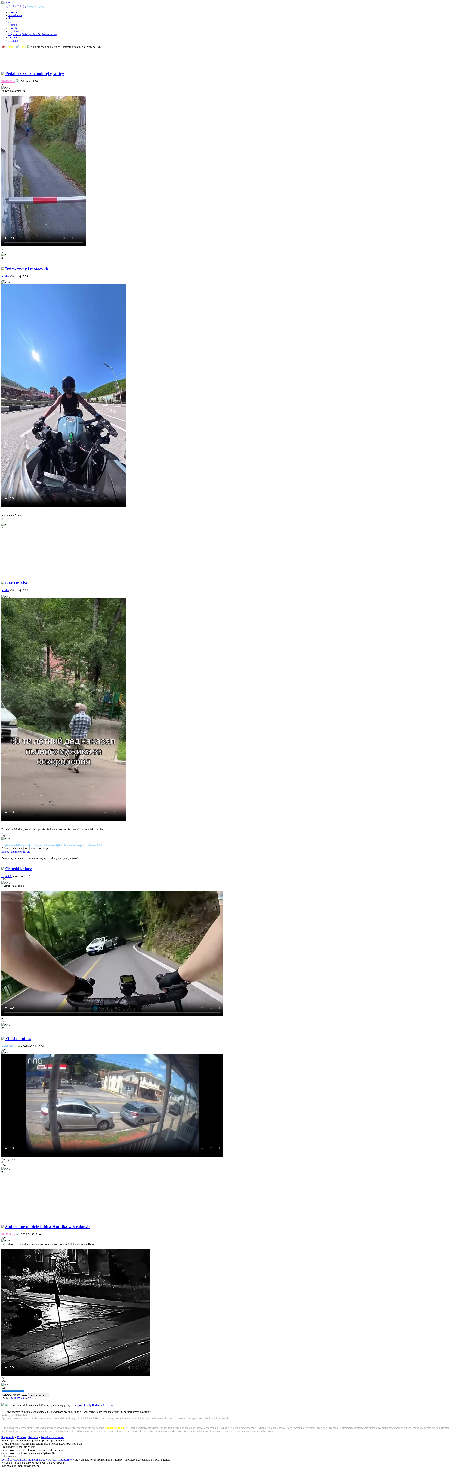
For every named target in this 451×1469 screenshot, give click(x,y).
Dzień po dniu (30, 34)
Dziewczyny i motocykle (27, 269)
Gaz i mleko (16, 583)
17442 (20, 1398)
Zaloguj (21, 6)
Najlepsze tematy (47, 34)
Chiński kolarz (18, 868)
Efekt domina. (18, 1038)
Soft (10, 18)
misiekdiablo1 (9, 1046)
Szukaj (13, 6)
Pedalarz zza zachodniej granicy (34, 73)
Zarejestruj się (35, 6)
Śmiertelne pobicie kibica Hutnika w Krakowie (47, 1226)
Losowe (12, 37)
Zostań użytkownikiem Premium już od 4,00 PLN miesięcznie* (37, 1459)
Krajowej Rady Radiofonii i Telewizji (95, 1405)
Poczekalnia (15, 15)
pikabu (5, 276)
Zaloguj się (7, 851)
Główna (12, 12)
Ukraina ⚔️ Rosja (16, 46)
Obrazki (12, 24)
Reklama (33, 1437)
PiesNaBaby (8, 81)
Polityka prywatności (52, 1437)
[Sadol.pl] (5, 2)
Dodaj (4, 6)
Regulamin (7, 1437)
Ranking (13, 40)
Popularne (14, 31)
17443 (12, 1398)
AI (9, 21)
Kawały (12, 27)
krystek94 (6, 876)
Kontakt (21, 1437)
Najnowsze (14, 34)
